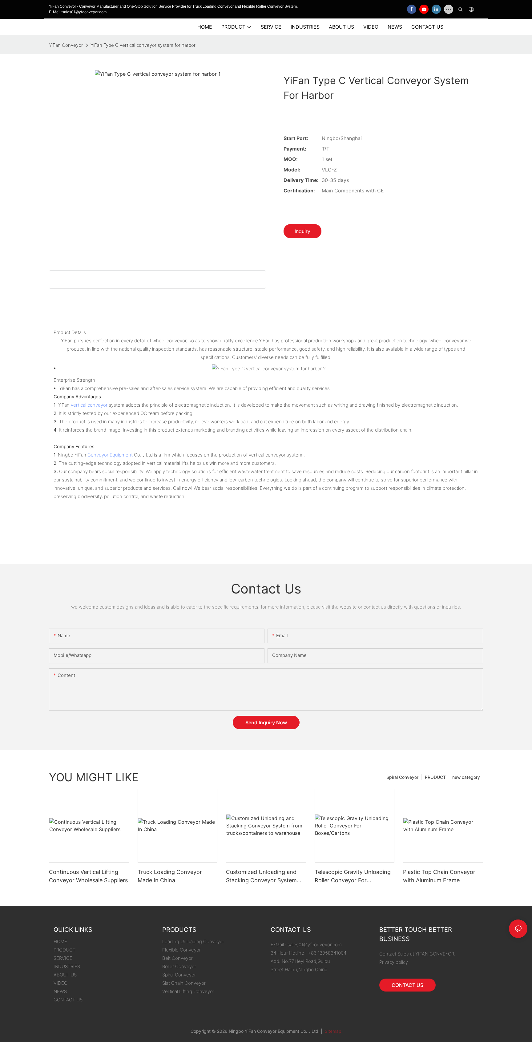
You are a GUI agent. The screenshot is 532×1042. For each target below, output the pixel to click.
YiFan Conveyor (66, 45)
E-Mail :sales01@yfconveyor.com (78, 12)
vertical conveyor (89, 405)
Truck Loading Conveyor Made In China (170, 876)
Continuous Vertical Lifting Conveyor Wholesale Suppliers (88, 876)
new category (466, 777)
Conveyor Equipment (110, 455)
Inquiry (302, 231)
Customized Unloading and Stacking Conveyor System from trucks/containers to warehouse (261, 876)
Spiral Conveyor (402, 777)
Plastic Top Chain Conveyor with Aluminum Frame (439, 876)
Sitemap (332, 1031)
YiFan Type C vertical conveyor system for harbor (143, 45)
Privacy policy (393, 962)
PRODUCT (435, 777)
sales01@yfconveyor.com (315, 944)
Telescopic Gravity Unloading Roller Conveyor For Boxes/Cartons (353, 876)
